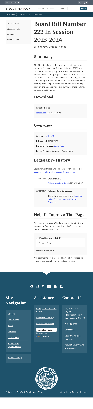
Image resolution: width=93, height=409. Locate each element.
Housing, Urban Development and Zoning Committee (65, 199)
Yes (42, 243)
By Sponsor (11, 34)
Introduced (41, 112)
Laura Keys (59, 146)
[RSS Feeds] (61, 286)
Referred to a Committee (60, 191)
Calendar (12, 331)
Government (52, 9)
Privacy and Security (45, 317)
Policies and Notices (45, 323)
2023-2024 (49, 136)
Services (41, 9)
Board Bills (38, 15)
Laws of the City (24, 15)
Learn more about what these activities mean (54, 172)
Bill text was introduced (58, 183)
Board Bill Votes (13, 40)
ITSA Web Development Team (30, 392)
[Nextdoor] (55, 286)
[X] (42, 286)
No (50, 243)
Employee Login (15, 357)
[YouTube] (49, 286)
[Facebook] (31, 286)
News (62, 9)
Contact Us (70, 330)
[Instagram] (37, 286)
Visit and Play (14, 337)
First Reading (54, 178)
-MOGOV (18, 8)
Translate (44, 336)
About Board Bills (13, 29)
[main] (46, 142)
